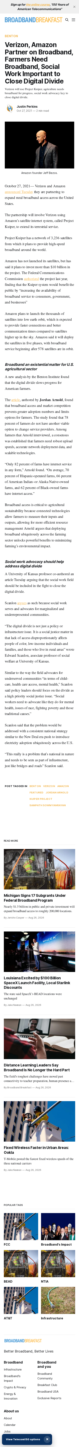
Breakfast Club (47, 1385)
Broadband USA (47, 1391)
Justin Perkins (27, 106)
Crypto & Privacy (15, 1387)
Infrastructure (13, 1369)
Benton (11, 36)
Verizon (49, 786)
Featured (36, 792)
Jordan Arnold (57, 792)
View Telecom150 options (23, 1439)
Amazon (63, 786)
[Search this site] (67, 20)
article (15, 399)
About (8, 1418)
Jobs (7, 1431)
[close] (74, 7)
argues (21, 602)
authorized (31, 278)
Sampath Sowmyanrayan (48, 805)
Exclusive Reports (49, 1398)
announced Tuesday (19, 191)
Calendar (10, 1425)
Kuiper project (41, 798)
